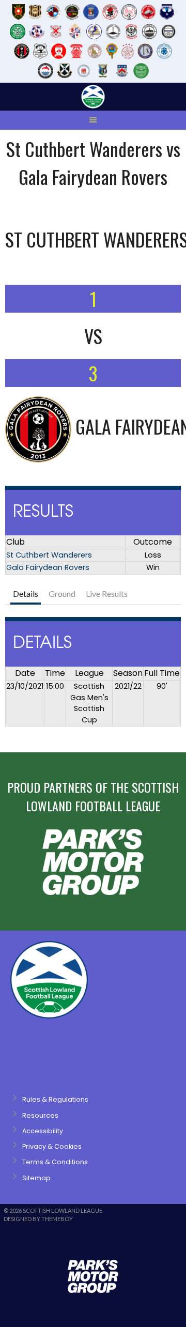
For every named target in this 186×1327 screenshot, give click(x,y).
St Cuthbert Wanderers (49, 555)
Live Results (107, 593)
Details (25, 593)
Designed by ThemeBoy (38, 1218)
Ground (62, 593)
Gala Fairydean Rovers (47, 567)
